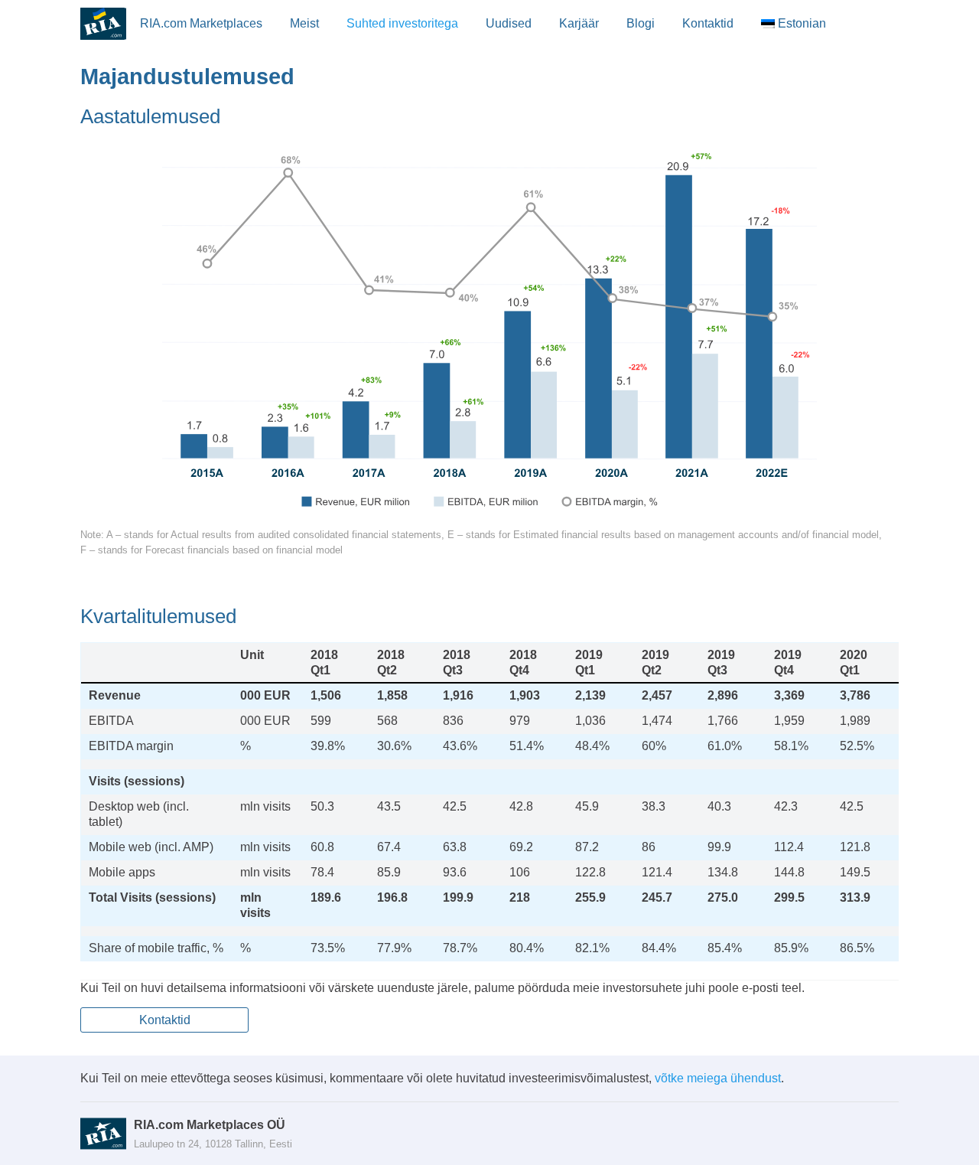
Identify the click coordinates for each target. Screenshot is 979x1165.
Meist (304, 23)
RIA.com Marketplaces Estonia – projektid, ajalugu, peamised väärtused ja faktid (103, 24)
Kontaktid (707, 23)
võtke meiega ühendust (718, 1078)
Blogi (640, 23)
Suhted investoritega (402, 23)
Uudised (509, 23)
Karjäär (579, 23)
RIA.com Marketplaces (201, 23)
